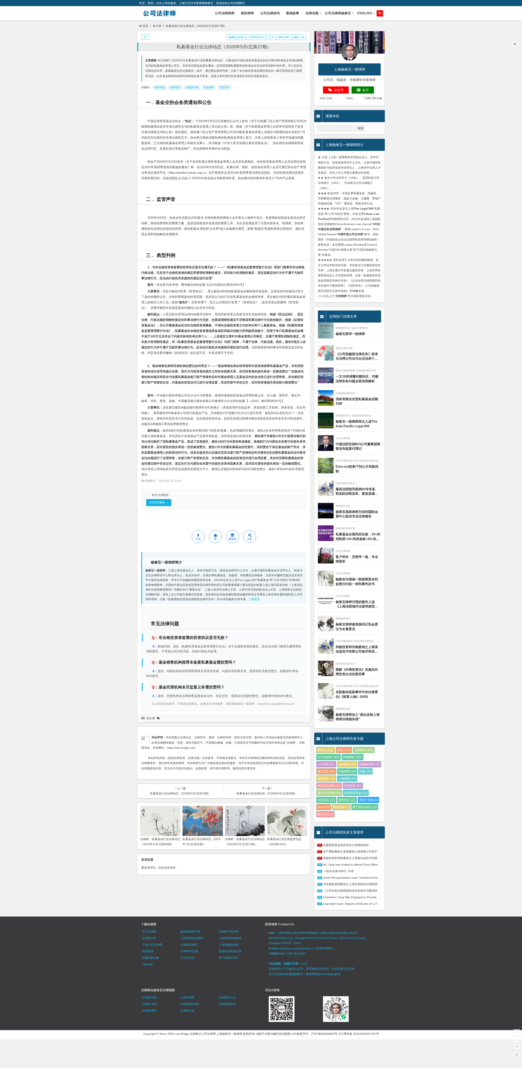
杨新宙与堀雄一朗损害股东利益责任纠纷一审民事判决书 (357, 581)
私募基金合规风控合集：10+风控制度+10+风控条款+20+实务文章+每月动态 (358, 536)
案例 (344, 750)
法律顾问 (347, 764)
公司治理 (326, 764)
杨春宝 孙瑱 (236, 37)
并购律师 (347, 771)
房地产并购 (368, 800)
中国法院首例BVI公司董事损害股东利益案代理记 (358, 446)
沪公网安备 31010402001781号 (358, 1033)
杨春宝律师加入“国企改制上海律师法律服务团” (358, 717)
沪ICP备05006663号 (324, 1033)
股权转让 (347, 800)
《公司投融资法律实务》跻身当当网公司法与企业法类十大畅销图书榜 (357, 356)
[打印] (295, 37)
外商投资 (353, 785)
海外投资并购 (329, 792)
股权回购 (341, 807)
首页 (145, 26)
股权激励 (326, 778)
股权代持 (325, 814)
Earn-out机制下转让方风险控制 (357, 469)
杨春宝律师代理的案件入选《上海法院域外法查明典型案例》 (357, 604)
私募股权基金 (355, 792)
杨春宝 (325, 750)
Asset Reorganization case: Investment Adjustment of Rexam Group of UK (371, 877)
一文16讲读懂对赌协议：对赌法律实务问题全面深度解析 (357, 379)
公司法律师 (328, 757)
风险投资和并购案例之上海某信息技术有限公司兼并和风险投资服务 (357, 649)
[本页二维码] (516, 1054)
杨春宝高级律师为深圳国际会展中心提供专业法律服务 (357, 514)
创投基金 (326, 800)
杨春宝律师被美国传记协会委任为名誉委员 (357, 627)
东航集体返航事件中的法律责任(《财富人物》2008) (357, 694)
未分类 (157, 26)
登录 (173, 867)
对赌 (365, 771)
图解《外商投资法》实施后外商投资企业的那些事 (357, 672)
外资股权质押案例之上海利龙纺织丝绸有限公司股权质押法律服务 (364, 884)
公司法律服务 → (158, 502)
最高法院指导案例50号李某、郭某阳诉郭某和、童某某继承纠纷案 (357, 491)
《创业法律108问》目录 (338, 871)
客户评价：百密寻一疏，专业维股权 (357, 559)
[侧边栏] (303, 37)
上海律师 (347, 778)
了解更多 (254, 599)
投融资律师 (369, 764)
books (323, 807)
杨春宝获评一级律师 (350, 334)
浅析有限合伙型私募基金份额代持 (357, 401)
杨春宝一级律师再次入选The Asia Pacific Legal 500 (356, 424)
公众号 (339, 90)
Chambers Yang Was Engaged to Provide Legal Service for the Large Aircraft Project (377, 897)
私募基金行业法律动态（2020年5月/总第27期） (224, 46)
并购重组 (352, 757)
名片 (365, 90)
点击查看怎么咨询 (343, 968)
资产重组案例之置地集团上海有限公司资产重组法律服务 (359, 851)
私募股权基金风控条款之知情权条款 (346, 845)
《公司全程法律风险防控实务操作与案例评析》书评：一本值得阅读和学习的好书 (374, 890)
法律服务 (363, 750)
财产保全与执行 (365, 807)
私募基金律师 (329, 785)
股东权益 (326, 771)
